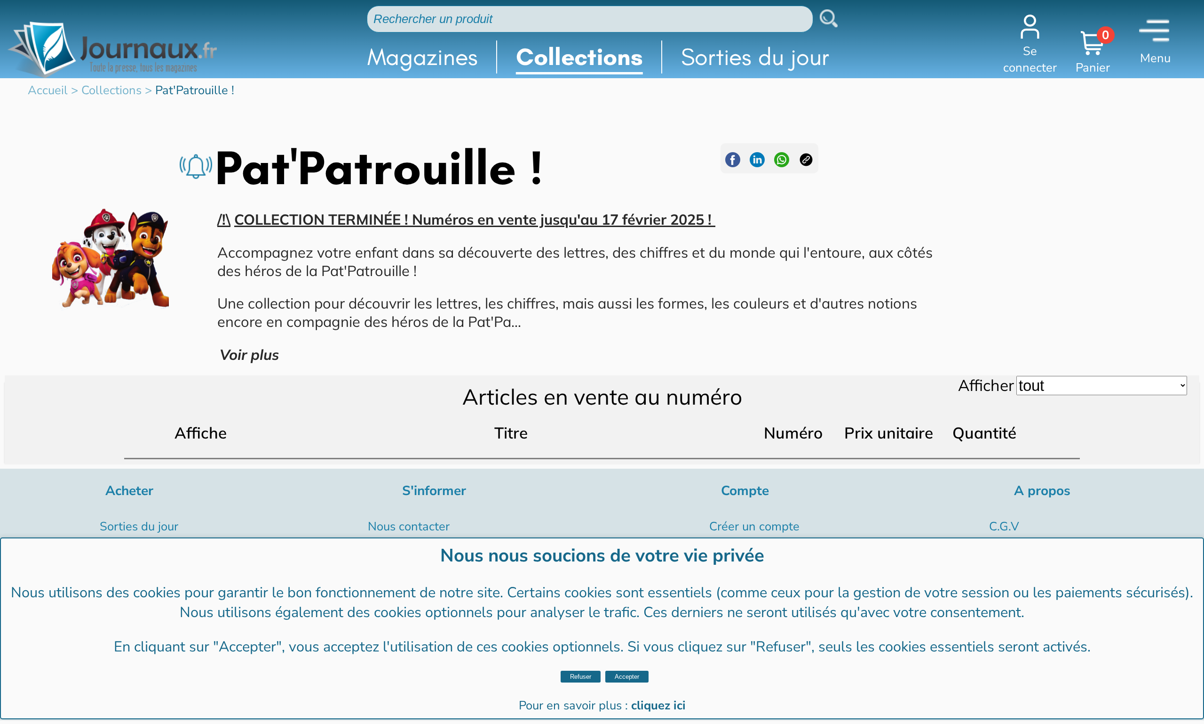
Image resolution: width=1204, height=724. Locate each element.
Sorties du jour (755, 56)
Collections (579, 56)
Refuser (580, 676)
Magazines (422, 56)
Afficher (986, 385)
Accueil (48, 90)
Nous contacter (409, 526)
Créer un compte (754, 526)
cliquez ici (658, 705)
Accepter (627, 676)
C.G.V (1004, 526)
